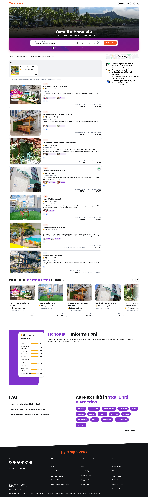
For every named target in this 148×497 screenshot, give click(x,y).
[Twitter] (14, 462)
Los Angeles (94, 408)
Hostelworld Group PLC (118, 462)
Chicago (81, 414)
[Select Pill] (133, 3)
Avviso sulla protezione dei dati (18, 493)
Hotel (45, 252)
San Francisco (109, 408)
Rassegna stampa (117, 466)
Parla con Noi (55, 480)
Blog (82, 466)
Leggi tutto (58, 79)
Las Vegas (114, 414)
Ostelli (52, 462)
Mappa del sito (82, 493)
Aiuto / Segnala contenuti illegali (60, 484)
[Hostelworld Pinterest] (26, 462)
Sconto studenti (86, 484)
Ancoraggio (107, 419)
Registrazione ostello (118, 480)
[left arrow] (132, 280)
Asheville (81, 425)
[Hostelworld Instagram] (18, 462)
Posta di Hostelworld (118, 488)
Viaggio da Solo (86, 480)
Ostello (45, 83)
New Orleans (82, 419)
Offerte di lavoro (117, 471)
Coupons (43, 493)
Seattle (94, 419)
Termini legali (34, 493)
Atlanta (126, 414)
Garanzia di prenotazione (88, 471)
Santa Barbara (122, 419)
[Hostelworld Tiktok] (30, 462)
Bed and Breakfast (56, 471)
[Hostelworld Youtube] (22, 462)
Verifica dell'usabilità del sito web (65, 493)
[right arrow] (137, 280)
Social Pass (84, 462)
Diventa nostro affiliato (118, 484)
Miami (134, 408)
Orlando (102, 414)
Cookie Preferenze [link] (94, 493)
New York (81, 408)
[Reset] (72, 43)
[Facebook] (10, 462)
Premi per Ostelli (86, 475)
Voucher (50, 493)
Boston (91, 414)
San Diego (123, 408)
